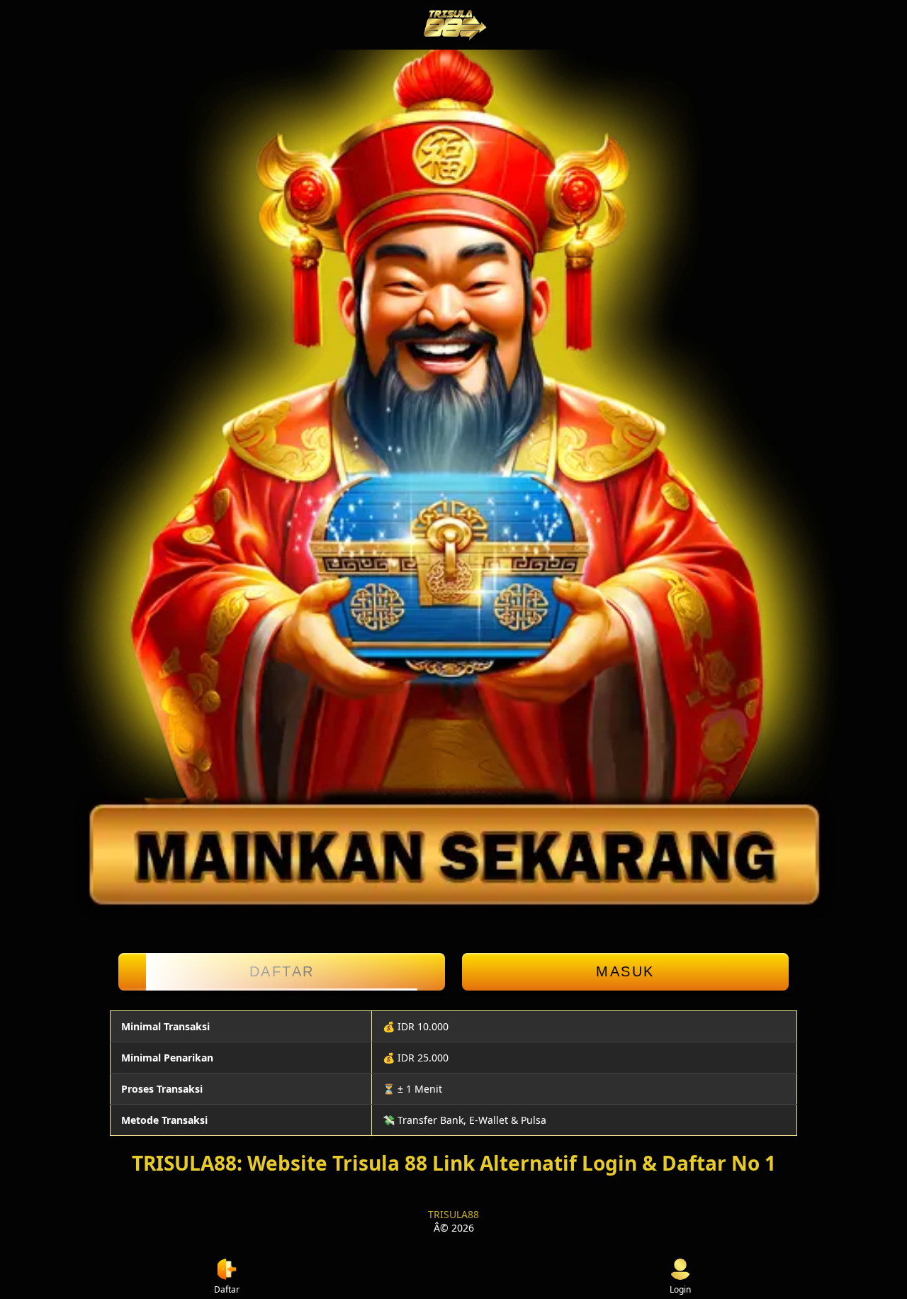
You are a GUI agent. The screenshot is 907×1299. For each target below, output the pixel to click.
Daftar (282, 971)
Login (680, 1289)
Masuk (625, 971)
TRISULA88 (453, 1214)
